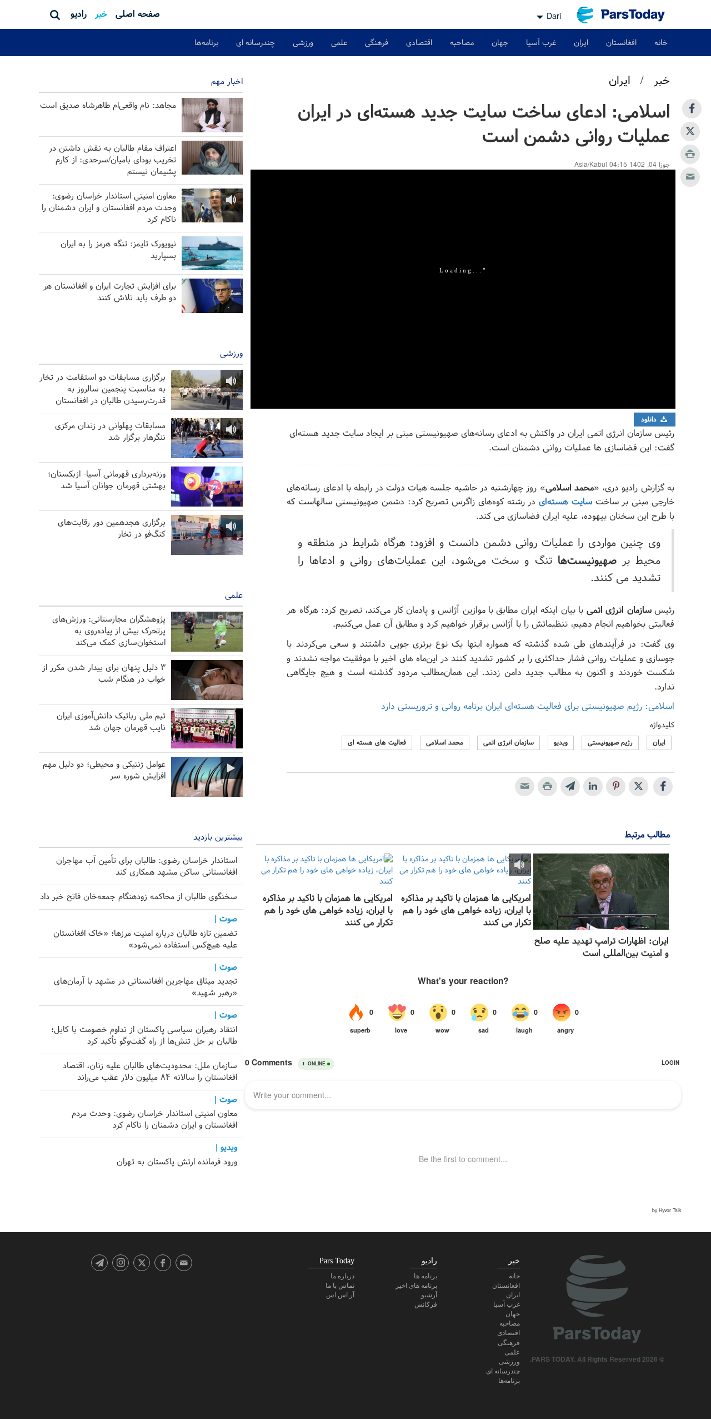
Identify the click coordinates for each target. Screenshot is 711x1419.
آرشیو (429, 1295)
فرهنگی (376, 42)
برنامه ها (425, 1276)
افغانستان (621, 42)
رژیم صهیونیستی (610, 742)
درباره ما (342, 1276)
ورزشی (303, 42)
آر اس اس (340, 1295)
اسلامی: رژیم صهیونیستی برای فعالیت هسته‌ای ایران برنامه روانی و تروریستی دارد (527, 706)
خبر (101, 14)
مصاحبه (462, 42)
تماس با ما (340, 1285)
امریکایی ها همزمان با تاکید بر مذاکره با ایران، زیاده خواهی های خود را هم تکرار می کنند (465, 911)
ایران (581, 42)
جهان (500, 42)
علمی (339, 42)
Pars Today (627, 15)
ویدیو (561, 742)
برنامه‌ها (206, 42)
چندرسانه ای (255, 42)
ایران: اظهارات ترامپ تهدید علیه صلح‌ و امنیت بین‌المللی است (601, 947)
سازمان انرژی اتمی (508, 742)
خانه (661, 42)
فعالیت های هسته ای (377, 742)
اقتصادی (419, 42)
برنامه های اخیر (416, 1285)
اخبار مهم (227, 82)
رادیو (79, 14)
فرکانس (425, 1304)
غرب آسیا (541, 42)
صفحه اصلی (138, 14)
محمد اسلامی (444, 742)
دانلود (650, 419)
